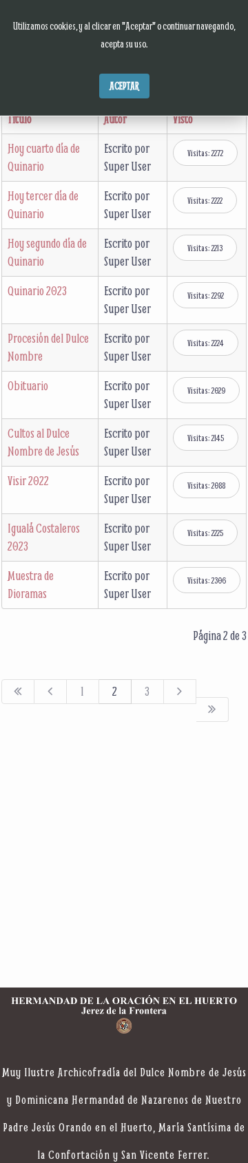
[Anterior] (50, 691)
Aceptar (124, 85)
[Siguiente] (180, 691)
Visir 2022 (28, 481)
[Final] (212, 709)
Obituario (28, 386)
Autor (115, 119)
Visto (183, 119)
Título (20, 119)
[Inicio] (17, 691)
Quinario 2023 (37, 291)
